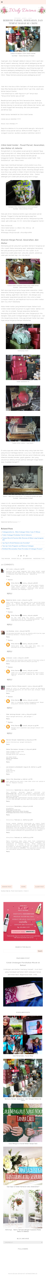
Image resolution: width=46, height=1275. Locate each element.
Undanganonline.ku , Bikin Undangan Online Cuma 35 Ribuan (21, 532)
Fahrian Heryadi (11, 740)
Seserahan (27, 558)
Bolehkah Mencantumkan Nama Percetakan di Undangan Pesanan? (22, 549)
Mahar (7, 558)
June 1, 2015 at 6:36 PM (22, 631)
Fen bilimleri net (11, 797)
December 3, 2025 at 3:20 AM (23, 806)
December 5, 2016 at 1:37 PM (23, 779)
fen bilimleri (16, 799)
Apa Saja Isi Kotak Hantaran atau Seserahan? (16, 543)
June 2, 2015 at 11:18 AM (21, 658)
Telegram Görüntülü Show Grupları (17, 811)
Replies (10, 579)
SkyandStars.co (31, 1273)
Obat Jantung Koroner (13, 714)
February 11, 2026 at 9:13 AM (23, 820)
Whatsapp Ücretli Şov (13, 810)
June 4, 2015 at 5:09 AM (30, 615)
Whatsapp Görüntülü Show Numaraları (19, 812)
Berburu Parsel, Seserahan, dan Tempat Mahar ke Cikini (23, 1099)
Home (23, 886)
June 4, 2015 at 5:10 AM (30, 643)
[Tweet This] (21, 556)
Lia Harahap (10, 631)
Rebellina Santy (11, 600)
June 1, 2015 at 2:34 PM (24, 600)
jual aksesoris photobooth (14, 767)
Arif (7, 569)
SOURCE (23, 848)
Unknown (9, 658)
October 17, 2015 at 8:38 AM (27, 749)
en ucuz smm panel (28, 825)
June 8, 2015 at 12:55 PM (31, 725)
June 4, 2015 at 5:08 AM (30, 583)
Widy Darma (15, 583)
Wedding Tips (39, 558)
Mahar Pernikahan (12, 749)
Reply (8, 576)
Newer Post (6, 886)
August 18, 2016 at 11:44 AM (32, 767)
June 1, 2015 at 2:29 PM (16, 569)
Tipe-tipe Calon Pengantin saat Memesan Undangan (18, 546)
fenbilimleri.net (11, 793)
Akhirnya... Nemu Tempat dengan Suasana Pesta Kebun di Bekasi (23, 1230)
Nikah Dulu (17, 558)
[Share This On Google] (27, 556)
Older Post (39, 886)
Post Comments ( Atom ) (20, 891)
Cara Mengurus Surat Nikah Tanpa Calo (23, 1143)
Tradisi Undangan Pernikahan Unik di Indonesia (17, 535)
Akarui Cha (9, 779)
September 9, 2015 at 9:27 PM (26, 740)
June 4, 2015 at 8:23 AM (28, 714)
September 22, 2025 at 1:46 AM (24, 790)
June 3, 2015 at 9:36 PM (35, 686)
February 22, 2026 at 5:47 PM (23, 837)
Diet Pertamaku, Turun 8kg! (23, 1056)
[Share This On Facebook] (18, 556)
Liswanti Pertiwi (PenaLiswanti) (16, 686)
